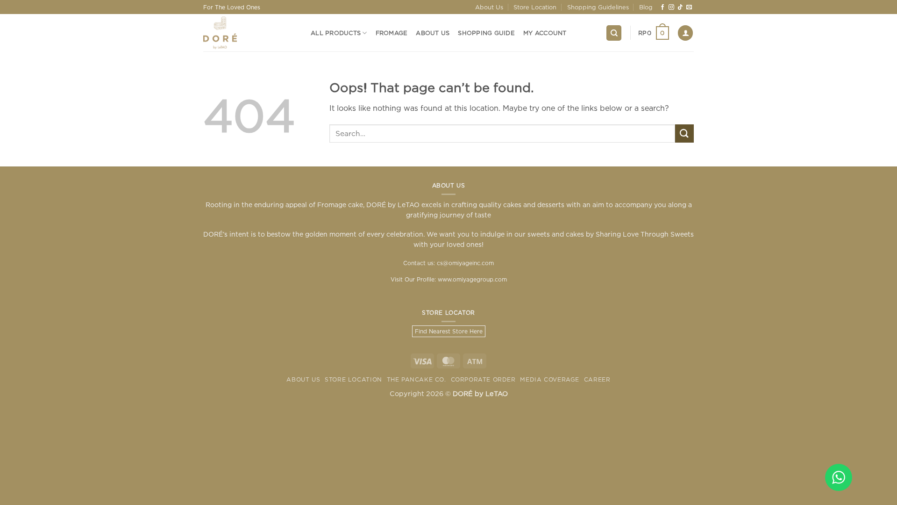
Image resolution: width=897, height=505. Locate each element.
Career (597, 379)
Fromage (392, 32)
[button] (653, 33)
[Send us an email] (689, 7)
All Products (336, 32)
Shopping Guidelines (598, 7)
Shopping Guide (486, 32)
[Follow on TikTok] (680, 7)
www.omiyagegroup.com (472, 279)
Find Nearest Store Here (449, 331)
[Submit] (684, 133)
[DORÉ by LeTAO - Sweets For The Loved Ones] (250, 32)
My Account (545, 32)
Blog (646, 7)
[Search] (613, 33)
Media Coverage (549, 379)
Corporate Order (483, 379)
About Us (489, 7)
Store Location (534, 7)
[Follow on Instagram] (671, 7)
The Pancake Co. (416, 379)
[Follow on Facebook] (662, 7)
